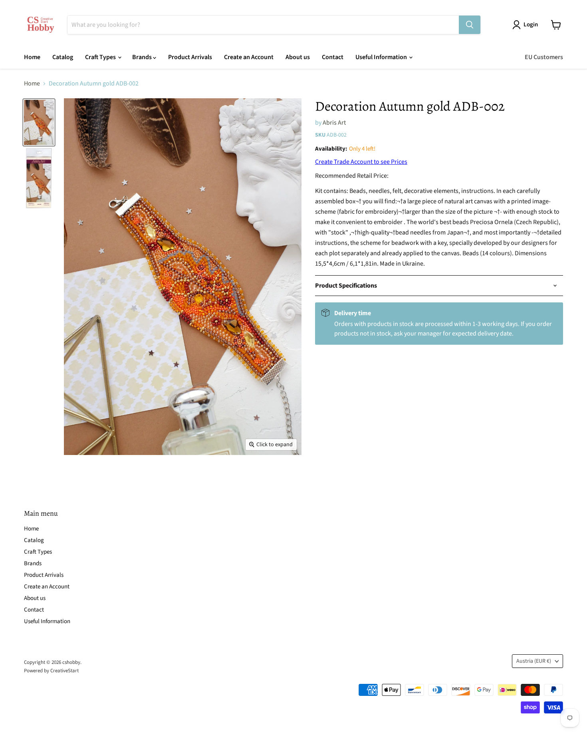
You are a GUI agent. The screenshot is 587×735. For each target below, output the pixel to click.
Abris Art (334, 122)
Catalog (62, 57)
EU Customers (544, 57)
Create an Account (249, 57)
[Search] (469, 25)
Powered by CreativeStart (51, 670)
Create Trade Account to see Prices (361, 161)
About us (298, 57)
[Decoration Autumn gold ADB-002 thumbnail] (39, 122)
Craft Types (101, 57)
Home (32, 57)
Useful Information (381, 57)
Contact (332, 57)
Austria (533, 661)
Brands (142, 57)
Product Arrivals (190, 57)
